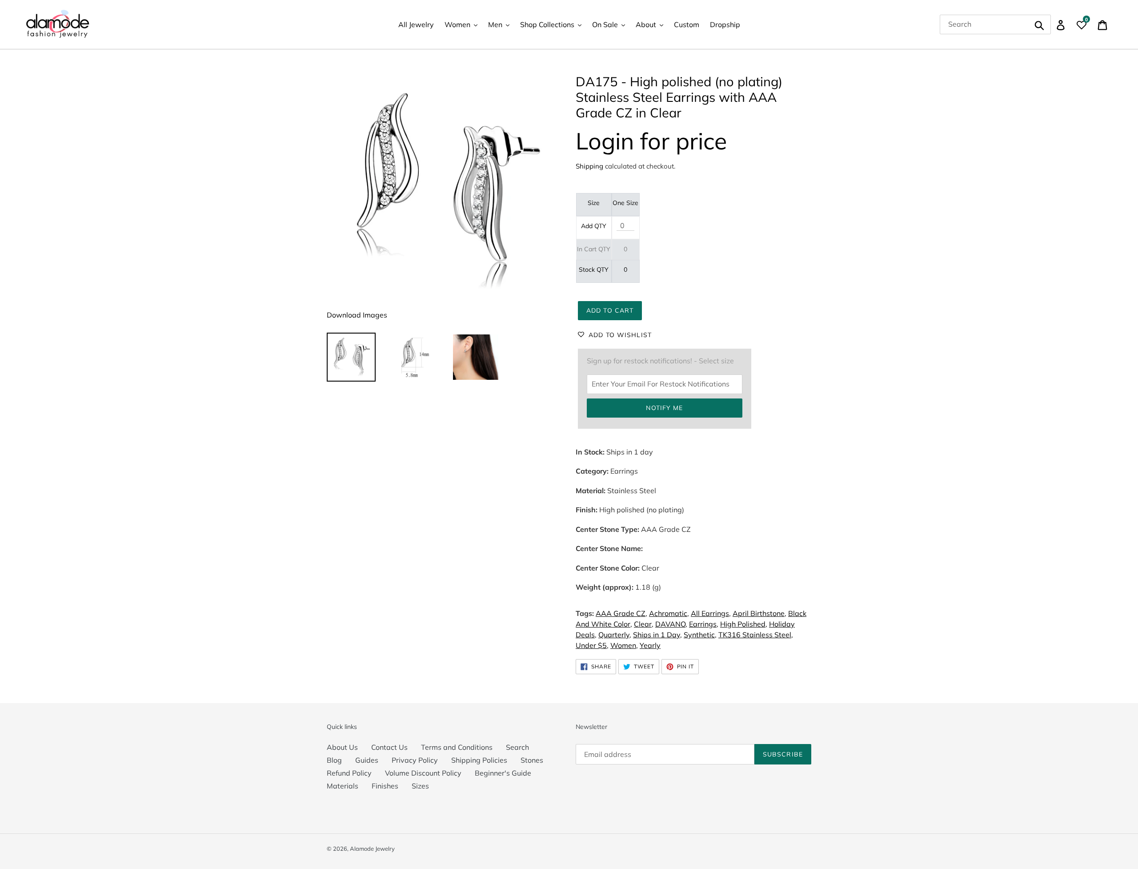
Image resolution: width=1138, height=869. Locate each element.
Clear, (643, 624)
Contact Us (389, 747)
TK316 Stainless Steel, (755, 634)
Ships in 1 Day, (657, 634)
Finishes (385, 785)
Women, (624, 645)
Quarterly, (614, 634)
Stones (532, 760)
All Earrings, (711, 613)
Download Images (357, 314)
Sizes (420, 785)
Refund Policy (349, 772)
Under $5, (592, 645)
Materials (342, 785)
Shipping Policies (479, 760)
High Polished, (743, 624)
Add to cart (609, 310)
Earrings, (703, 624)
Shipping (589, 166)
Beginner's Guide (503, 772)
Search (517, 747)
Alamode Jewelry (372, 848)
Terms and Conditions (457, 747)
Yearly (650, 645)
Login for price (651, 140)
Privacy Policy (415, 760)
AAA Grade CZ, (621, 613)
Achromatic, (669, 613)
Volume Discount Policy (423, 772)
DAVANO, (671, 624)
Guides (366, 760)
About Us (342, 747)
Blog (334, 760)
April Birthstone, (759, 613)
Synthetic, (700, 634)
